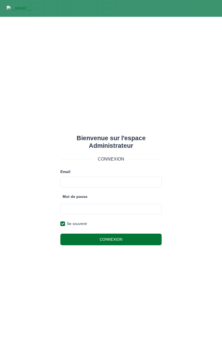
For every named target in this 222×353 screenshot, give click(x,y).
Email (65, 171)
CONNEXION (111, 239)
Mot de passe (75, 196)
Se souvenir (77, 223)
